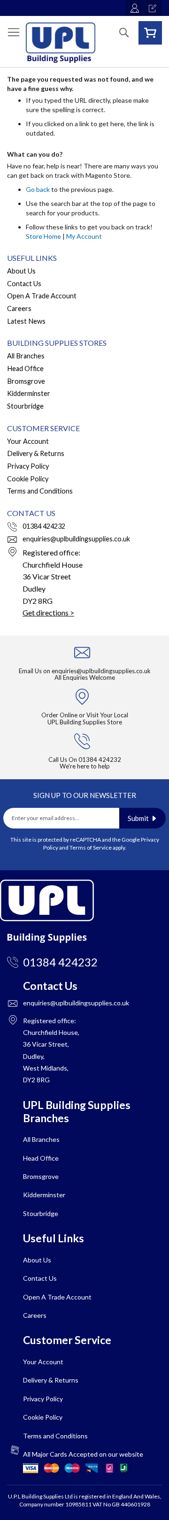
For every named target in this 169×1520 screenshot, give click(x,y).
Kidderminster (28, 393)
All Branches (26, 356)
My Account (84, 236)
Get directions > (48, 612)
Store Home (43, 236)
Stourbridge (25, 406)
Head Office (25, 368)
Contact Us (24, 284)
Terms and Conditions (40, 491)
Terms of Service (90, 847)
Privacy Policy (28, 466)
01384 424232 (44, 526)
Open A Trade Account (42, 296)
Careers (19, 308)
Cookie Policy (27, 479)
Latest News (26, 321)
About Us (21, 271)
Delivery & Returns (35, 453)
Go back (38, 189)
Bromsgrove (26, 381)
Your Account (28, 441)
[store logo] (60, 43)
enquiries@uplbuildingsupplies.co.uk (76, 539)
